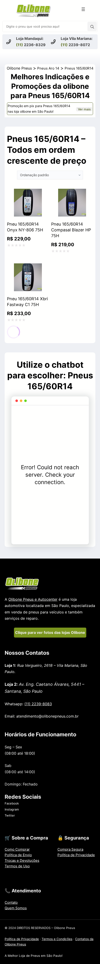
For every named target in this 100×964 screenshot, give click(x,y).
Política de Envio (18, 855)
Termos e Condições (57, 939)
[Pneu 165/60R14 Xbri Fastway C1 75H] (28, 267)
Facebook (12, 803)
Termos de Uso (17, 866)
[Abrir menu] (83, 9)
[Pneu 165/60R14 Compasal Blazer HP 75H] (72, 192)
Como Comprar (17, 849)
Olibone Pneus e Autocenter (32, 599)
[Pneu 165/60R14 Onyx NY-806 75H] (28, 192)
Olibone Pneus (19, 68)
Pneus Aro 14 (48, 68)
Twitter (10, 815)
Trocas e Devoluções (22, 860)
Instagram (12, 809)
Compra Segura (70, 849)
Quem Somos (16, 908)
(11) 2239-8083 (38, 704)
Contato (11, 902)
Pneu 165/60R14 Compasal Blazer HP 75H (71, 230)
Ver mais (84, 109)
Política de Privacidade (76, 855)
